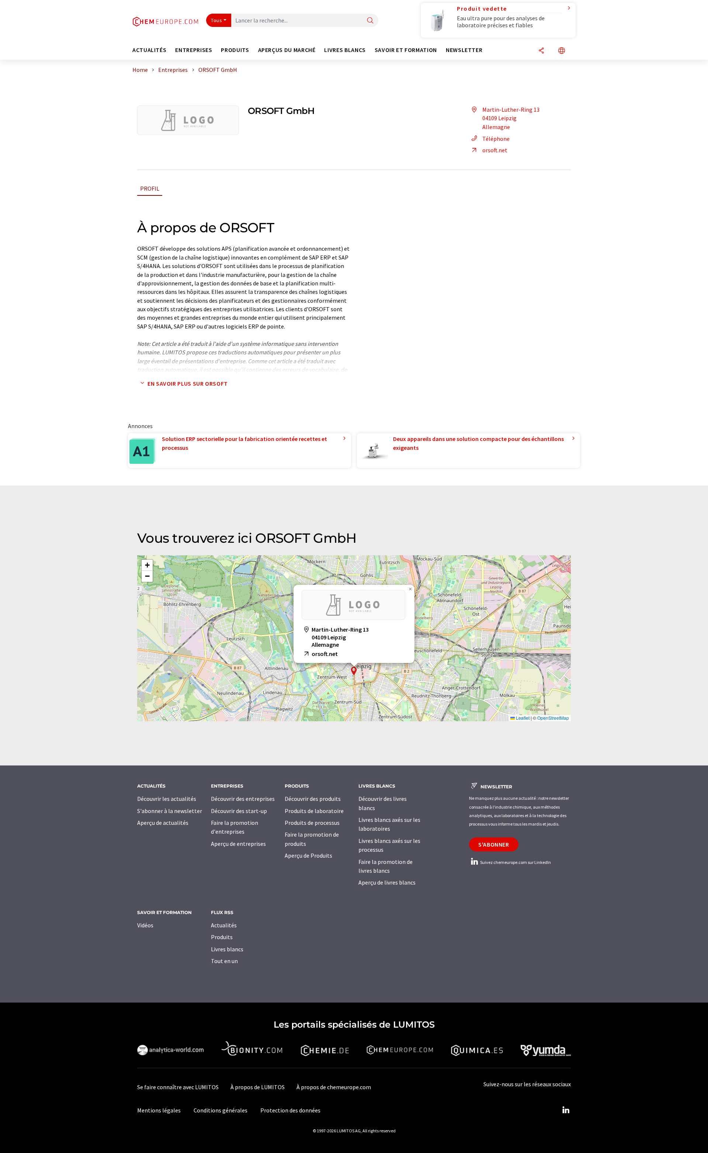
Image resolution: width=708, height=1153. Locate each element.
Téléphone (496, 138)
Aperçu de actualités (162, 822)
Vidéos (145, 925)
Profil (149, 188)
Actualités (224, 925)
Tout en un (224, 961)
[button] (354, 671)
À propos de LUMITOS (257, 1087)
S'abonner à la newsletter (169, 811)
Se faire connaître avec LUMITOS (178, 1087)
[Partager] (541, 51)
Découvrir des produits (313, 798)
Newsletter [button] (464, 49)
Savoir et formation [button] (406, 49)
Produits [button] (235, 49)
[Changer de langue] (561, 51)
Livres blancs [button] (344, 49)
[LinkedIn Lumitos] (565, 1110)
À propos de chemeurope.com (333, 1087)
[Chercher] (370, 21)
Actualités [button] (149, 49)
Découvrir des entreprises (243, 798)
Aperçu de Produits (308, 855)
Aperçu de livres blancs (387, 882)
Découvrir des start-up (239, 811)
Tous (216, 20)
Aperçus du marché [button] (287, 49)
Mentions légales (159, 1110)
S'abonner (493, 844)
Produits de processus (312, 822)
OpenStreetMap (553, 718)
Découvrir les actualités (166, 798)
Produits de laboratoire (314, 811)
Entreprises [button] (193, 49)
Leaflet (522, 718)
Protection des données (290, 1110)
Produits (222, 937)
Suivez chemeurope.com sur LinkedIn (515, 862)
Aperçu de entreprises (238, 843)
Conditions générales (220, 1110)
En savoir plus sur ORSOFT (188, 383)
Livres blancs (227, 949)
